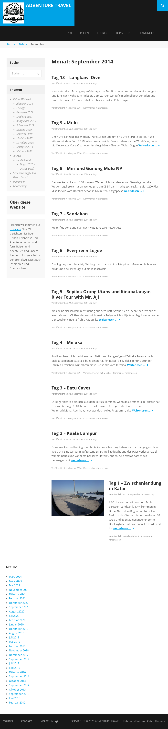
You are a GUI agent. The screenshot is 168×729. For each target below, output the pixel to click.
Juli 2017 (14, 663)
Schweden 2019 (25, 125)
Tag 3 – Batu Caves (71, 388)
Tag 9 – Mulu (65, 123)
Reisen (84, 33)
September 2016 (19, 676)
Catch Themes (156, 721)
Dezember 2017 (18, 655)
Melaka (107, 372)
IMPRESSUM (46, 721)
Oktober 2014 (17, 681)
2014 (23, 44)
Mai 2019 (14, 642)
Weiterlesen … (147, 145)
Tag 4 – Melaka (67, 342)
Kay (95, 83)
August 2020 (16, 611)
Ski (70, 33)
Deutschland (23, 160)
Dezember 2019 (18, 629)
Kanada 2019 (24, 129)
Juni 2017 (14, 668)
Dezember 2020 (18, 603)
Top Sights (123, 33)
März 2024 (15, 576)
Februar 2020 (17, 620)
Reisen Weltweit (22, 99)
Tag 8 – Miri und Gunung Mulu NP (87, 168)
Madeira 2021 (24, 116)
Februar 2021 (17, 598)
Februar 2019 (17, 646)
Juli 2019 (14, 637)
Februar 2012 (17, 702)
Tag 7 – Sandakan (70, 214)
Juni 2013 (14, 698)
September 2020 (19, 607)
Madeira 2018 (24, 134)
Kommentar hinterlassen (95, 107)
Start (11, 44)
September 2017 (19, 659)
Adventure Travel (48, 5)
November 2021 (19, 590)
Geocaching (19, 186)
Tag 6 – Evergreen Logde (77, 250)
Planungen (147, 33)
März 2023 (15, 581)
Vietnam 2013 (24, 151)
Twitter (8, 721)
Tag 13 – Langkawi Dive (76, 77)
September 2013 (19, 694)
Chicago (20, 108)
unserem (15, 229)
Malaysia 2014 (74, 107)
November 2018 (19, 650)
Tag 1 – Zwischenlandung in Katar (135, 485)
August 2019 (16, 633)
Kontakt (26, 721)
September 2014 (19, 685)
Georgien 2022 (24, 112)
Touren (102, 33)
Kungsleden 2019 (26, 121)
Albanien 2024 (24, 104)
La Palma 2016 (25, 142)
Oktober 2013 (17, 689)
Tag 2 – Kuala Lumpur (74, 433)
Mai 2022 (14, 585)
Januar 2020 (16, 624)
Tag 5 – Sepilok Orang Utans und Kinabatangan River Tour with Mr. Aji (101, 294)
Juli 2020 (14, 616)
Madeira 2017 (24, 138)
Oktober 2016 (17, 672)
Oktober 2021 (17, 594)
